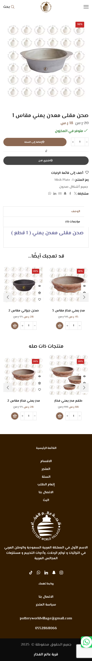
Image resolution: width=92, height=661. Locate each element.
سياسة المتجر (46, 604)
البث (46, 500)
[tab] (75, 211)
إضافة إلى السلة (33, 142)
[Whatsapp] (38, 572)
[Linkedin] (46, 572)
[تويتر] (75, 194)
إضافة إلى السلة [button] (39, 293)
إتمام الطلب (46, 484)
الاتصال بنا (46, 492)
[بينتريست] (65, 194)
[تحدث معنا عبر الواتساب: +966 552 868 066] (86, 642)
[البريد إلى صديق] (60, 194)
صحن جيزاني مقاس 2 (23, 310)
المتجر (46, 469)
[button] (59, 325)
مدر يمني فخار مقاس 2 (23, 401)
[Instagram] (61, 572)
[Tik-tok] (31, 572)
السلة (46, 477)
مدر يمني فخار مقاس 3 (68, 310)
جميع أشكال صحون (73, 187)
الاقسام (46, 461)
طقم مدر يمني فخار (68, 401)
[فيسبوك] (70, 194)
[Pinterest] (54, 572)
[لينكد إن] (54, 194)
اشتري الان (44, 161)
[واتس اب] (50, 194)
